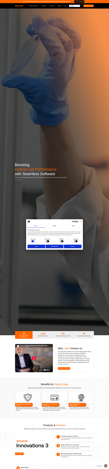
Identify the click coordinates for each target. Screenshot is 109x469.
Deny (36, 246)
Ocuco (16, 179)
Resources (51, 5)
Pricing (65, 5)
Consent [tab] (35, 225)
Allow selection (54, 246)
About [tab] (73, 225)
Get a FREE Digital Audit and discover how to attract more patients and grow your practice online (46, 1)
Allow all (73, 246)
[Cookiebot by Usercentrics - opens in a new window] (72, 222)
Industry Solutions (33, 5)
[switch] (47, 241)
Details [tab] (54, 225)
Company (43, 5)
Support (59, 5)
